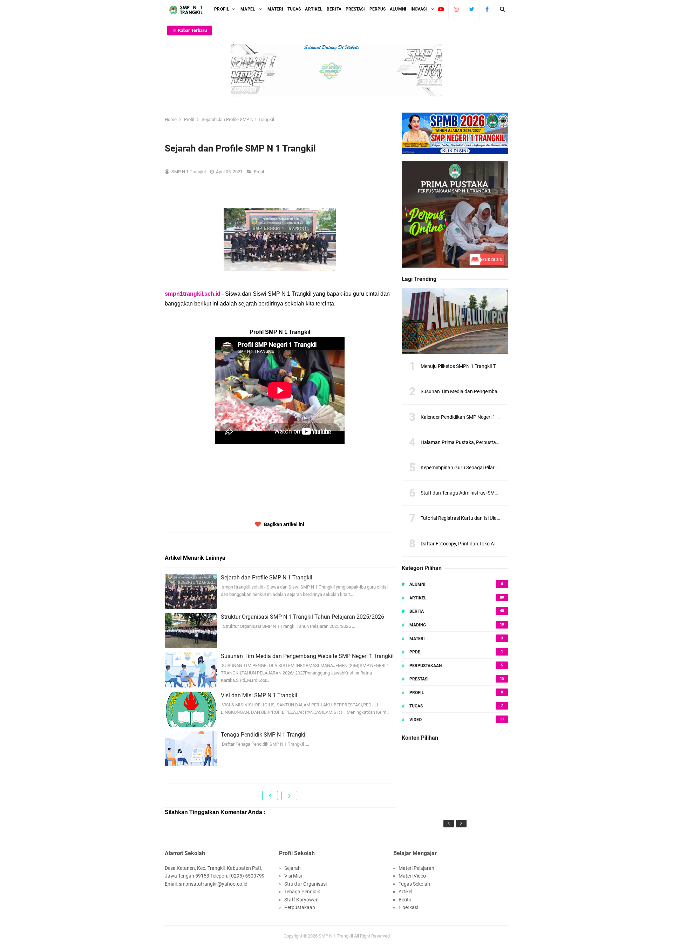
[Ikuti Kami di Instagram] (456, 9)
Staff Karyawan (301, 899)
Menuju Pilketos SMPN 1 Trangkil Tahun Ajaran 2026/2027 (484, 366)
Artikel (418, 598)
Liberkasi (408, 907)
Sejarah (292, 868)
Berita (416, 611)
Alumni (417, 584)
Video (415, 719)
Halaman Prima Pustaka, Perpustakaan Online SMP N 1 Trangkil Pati (495, 442)
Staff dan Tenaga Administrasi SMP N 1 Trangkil (472, 493)
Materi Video (412, 876)
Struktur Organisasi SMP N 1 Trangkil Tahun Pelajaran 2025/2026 (302, 616)
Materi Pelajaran (416, 868)
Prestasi (419, 679)
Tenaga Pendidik (302, 891)
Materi (417, 638)
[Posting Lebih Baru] (270, 795)
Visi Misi (293, 876)
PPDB (415, 652)
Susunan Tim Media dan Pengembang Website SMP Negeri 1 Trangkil (307, 656)
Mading (417, 625)
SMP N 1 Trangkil (336, 936)
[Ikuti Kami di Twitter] (471, 9)
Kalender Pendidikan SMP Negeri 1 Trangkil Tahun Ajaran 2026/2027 (495, 417)
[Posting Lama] (289, 795)
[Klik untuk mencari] (502, 9)
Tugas (416, 706)
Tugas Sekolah (414, 884)
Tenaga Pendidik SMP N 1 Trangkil (264, 734)
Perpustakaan (425, 665)
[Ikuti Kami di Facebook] (487, 9)
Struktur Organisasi (305, 884)
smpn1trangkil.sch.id (192, 294)
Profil (259, 171)
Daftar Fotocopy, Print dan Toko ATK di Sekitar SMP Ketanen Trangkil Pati (500, 543)
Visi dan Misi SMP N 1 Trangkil (259, 695)
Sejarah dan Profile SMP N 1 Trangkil (266, 577)
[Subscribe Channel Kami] (440, 9)
